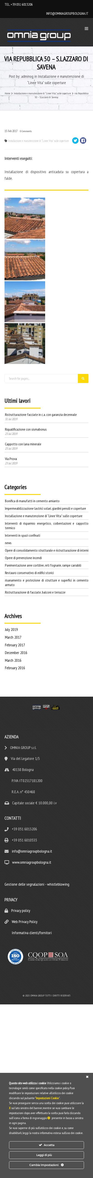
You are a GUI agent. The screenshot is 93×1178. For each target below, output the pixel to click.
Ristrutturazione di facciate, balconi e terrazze (35, 592)
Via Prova (11, 458)
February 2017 (15, 644)
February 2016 (15, 667)
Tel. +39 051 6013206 (19, 4)
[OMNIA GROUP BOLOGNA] (40, 35)
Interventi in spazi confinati (22, 535)
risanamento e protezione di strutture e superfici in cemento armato (46, 582)
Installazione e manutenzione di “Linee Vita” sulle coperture (38, 141)
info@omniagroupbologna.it (67, 13)
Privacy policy (20, 910)
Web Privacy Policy (24, 921)
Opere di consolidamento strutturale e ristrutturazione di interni (46, 550)
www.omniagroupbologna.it (31, 862)
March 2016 (13, 660)
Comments (26, 131)
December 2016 (16, 652)
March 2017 (13, 637)
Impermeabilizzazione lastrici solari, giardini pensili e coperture (45, 508)
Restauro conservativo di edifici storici (29, 572)
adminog (27, 76)
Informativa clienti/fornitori (31, 932)
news (8, 543)
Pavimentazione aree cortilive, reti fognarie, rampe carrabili (43, 565)
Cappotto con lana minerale (23, 444)
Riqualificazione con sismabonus (26, 429)
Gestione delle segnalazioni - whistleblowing (37, 884)
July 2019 (11, 629)
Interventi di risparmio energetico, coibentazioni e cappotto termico (46, 525)
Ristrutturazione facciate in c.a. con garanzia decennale (41, 414)
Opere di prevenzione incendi (23, 557)
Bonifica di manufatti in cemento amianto (32, 501)
